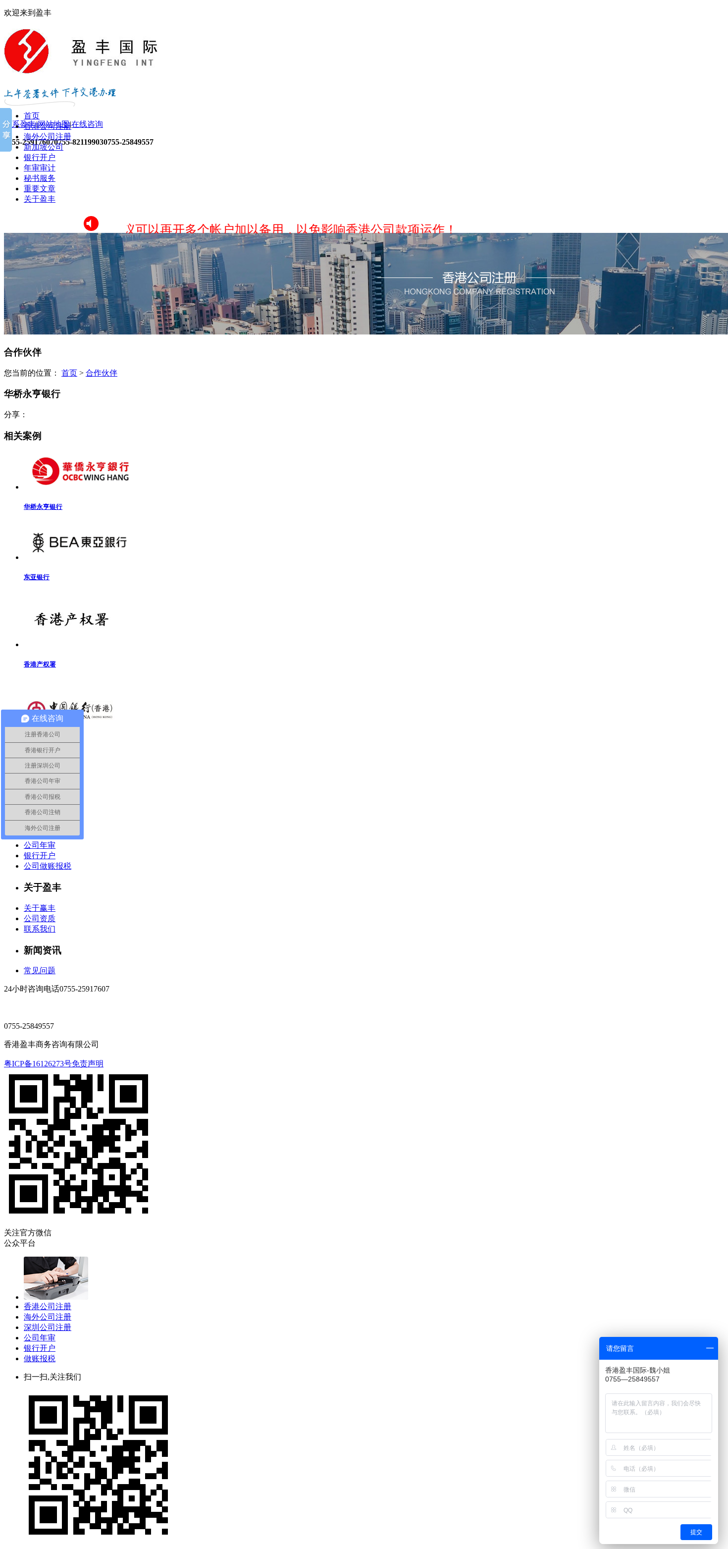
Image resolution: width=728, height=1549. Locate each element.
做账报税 (39, 1358)
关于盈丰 (39, 199)
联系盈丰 (20, 124)
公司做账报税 (47, 866)
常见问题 (39, 970)
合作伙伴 (101, 373)
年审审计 (39, 168)
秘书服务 (39, 178)
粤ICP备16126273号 (38, 1063)
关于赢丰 (39, 908)
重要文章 (39, 188)
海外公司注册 (47, 136)
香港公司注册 (47, 126)
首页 (32, 115)
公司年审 (39, 845)
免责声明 (88, 1063)
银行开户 (39, 157)
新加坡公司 (43, 147)
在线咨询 (87, 124)
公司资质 (39, 918)
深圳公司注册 (47, 1327)
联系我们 (39, 929)
